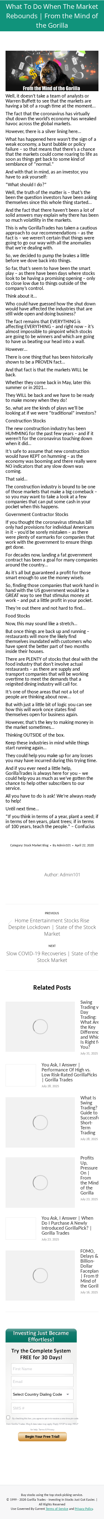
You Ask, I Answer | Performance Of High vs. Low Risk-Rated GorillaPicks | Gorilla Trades (69, 1073)
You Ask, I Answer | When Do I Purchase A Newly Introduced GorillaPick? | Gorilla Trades (67, 1226)
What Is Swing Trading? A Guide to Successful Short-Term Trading (90, 1116)
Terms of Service (57, 1509)
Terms (42, 1429)
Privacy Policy (84, 1509)
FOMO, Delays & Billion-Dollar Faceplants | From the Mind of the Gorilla (91, 1269)
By (62, 845)
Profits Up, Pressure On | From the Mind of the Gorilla (89, 1176)
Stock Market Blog (36, 845)
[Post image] (40, 1027)
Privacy (50, 1429)
